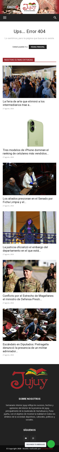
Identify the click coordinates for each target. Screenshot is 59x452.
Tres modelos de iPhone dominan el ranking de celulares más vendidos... (26, 151)
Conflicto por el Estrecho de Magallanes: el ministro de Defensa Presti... (28, 297)
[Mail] (26, 438)
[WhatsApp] (33, 438)
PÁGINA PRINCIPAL (38, 47)
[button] (4, 17)
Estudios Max (47, 448)
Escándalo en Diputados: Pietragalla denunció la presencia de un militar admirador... (26, 348)
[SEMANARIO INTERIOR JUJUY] (29, 7)
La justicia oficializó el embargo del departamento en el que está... (25, 249)
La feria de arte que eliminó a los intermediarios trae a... (24, 103)
